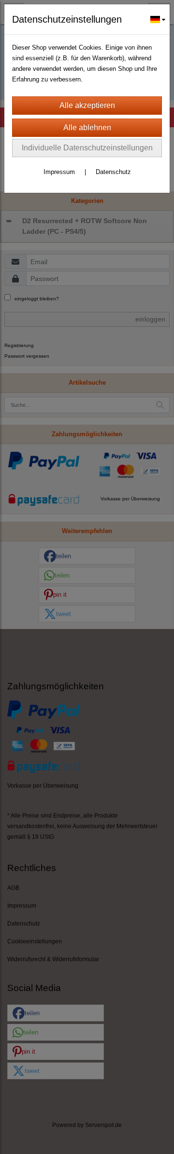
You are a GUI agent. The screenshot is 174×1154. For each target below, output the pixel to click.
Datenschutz (113, 171)
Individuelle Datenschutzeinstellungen (87, 148)
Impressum (59, 171)
